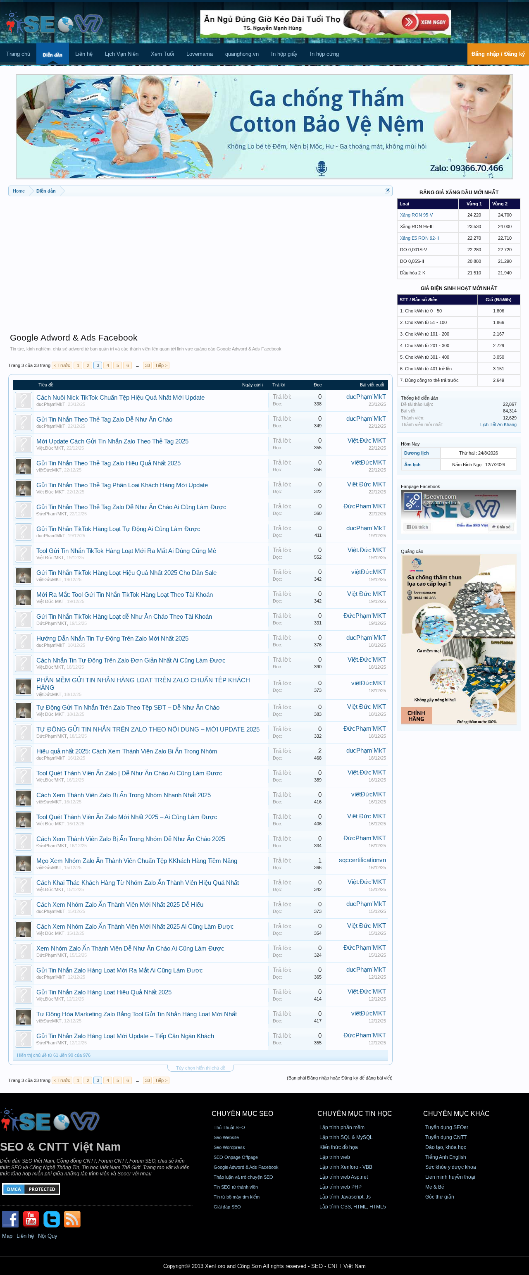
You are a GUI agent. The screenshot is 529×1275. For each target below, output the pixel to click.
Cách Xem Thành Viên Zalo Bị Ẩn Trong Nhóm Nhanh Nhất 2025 (123, 795)
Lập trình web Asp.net (343, 1177)
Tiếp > (161, 365)
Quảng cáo (412, 551)
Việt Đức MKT (50, 491)
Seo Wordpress (229, 1147)
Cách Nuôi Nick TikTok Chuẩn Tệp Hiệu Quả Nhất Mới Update (120, 397)
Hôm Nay (410, 443)
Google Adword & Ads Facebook (246, 1167)
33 (147, 365)
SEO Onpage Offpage (236, 1157)
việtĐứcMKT (49, 469)
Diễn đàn (52, 54)
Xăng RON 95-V (416, 214)
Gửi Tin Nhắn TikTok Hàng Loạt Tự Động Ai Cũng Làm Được (118, 529)
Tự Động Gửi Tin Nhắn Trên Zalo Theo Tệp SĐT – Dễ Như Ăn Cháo (127, 707)
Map (7, 1236)
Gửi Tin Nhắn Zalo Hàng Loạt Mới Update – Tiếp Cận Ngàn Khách (125, 1036)
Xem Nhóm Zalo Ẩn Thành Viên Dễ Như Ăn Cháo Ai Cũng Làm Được (130, 948)
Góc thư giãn (439, 1197)
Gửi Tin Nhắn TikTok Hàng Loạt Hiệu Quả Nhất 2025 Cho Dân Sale (126, 573)
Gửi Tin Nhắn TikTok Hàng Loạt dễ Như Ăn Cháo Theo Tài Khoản (124, 616)
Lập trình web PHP (340, 1187)
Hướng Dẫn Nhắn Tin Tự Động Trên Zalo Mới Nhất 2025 (112, 638)
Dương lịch (416, 452)
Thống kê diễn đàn (419, 398)
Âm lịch (412, 464)
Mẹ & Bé (434, 1187)
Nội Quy (47, 1236)
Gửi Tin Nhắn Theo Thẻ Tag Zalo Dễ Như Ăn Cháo (104, 419)
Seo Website (226, 1137)
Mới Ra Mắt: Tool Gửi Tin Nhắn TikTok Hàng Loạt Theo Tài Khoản (124, 594)
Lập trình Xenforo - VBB (345, 1167)
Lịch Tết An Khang (498, 424)
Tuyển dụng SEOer (446, 1127)
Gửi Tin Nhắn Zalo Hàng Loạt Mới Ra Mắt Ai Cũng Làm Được (119, 970)
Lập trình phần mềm (342, 1127)
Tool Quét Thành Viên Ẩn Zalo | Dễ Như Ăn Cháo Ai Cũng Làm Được (129, 773)
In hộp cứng (324, 54)
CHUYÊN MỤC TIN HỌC (354, 1113)
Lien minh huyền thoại (450, 1177)
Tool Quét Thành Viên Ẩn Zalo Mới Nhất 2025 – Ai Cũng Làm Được (126, 817)
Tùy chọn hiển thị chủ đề (200, 1067)
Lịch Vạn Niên (121, 54)
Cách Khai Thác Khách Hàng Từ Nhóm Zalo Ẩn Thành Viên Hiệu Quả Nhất (137, 882)
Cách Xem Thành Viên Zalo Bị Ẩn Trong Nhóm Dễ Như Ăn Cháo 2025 (130, 839)
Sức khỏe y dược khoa (450, 1167)
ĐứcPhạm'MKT (51, 513)
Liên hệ (84, 54)
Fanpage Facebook (420, 486)
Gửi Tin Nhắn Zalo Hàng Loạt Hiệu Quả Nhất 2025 (104, 992)
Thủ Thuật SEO (229, 1127)
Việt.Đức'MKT (50, 448)
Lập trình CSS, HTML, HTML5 (352, 1207)
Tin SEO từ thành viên (236, 1186)
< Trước (62, 365)
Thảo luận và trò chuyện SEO (243, 1177)
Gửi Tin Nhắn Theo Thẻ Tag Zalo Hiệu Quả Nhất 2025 (108, 463)
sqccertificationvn (362, 860)
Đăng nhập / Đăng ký (498, 54)
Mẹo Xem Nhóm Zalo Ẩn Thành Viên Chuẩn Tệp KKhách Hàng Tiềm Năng (136, 861)
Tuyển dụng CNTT (446, 1137)
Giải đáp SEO (227, 1206)
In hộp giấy (284, 54)
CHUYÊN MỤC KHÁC (456, 1113)
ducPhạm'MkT (50, 404)
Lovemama (199, 54)
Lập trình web (334, 1157)
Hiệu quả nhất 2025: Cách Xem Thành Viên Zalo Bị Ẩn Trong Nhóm (126, 751)
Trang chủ (18, 54)
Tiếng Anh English (445, 1157)
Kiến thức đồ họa (338, 1147)
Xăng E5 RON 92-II (419, 238)
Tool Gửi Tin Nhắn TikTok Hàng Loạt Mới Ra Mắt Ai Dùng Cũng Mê (126, 551)
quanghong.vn (242, 54)
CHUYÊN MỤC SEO (242, 1113)
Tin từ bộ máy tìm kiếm (237, 1196)
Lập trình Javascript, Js (345, 1197)
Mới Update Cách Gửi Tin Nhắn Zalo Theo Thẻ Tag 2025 (112, 441)
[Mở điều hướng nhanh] (387, 190)
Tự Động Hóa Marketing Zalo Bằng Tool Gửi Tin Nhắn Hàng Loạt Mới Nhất (136, 1014)
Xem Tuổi (162, 54)
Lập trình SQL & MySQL (346, 1137)
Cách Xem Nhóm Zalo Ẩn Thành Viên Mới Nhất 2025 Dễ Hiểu (119, 904)
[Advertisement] (200, 260)
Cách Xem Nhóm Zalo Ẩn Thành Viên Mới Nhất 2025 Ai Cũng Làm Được (135, 926)
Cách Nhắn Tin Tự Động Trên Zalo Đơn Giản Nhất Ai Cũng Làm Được (131, 660)
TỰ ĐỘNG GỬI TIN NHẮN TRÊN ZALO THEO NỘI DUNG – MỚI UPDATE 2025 (148, 729)
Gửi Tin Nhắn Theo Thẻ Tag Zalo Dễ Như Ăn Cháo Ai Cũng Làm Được (131, 507)
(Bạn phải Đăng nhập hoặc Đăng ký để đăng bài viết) (340, 1077)
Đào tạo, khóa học (445, 1147)
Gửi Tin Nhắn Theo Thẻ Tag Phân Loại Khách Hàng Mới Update (122, 485)
